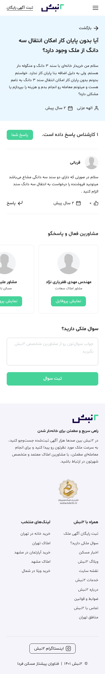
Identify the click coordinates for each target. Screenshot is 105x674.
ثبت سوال (52, 378)
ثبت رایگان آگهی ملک (81, 533)
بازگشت (85, 28)
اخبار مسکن (88, 552)
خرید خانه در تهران (35, 533)
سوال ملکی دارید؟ (84, 543)
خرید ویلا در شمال (36, 571)
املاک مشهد (40, 561)
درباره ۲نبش (88, 589)
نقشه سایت (88, 571)
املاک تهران (41, 543)
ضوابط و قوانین (86, 599)
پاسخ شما (19, 135)
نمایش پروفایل (68, 301)
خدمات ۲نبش (86, 580)
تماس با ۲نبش (86, 608)
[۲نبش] (52, 10)
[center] (95, 7)
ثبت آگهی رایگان (20, 7)
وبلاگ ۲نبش (88, 561)
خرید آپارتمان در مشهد (32, 552)
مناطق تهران (88, 617)
